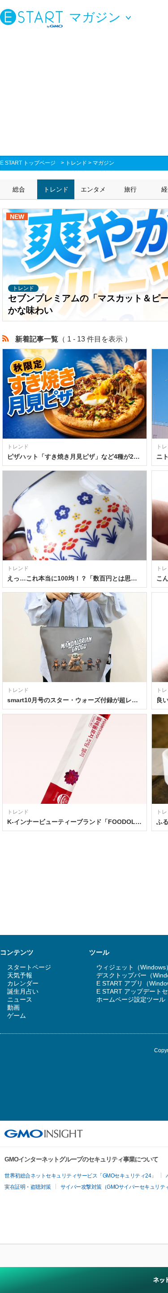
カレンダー (23, 983)
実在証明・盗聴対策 (27, 1187)
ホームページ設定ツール (130, 999)
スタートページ (29, 967)
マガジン (103, 163)
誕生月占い (23, 991)
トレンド (76, 163)
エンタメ (93, 189)
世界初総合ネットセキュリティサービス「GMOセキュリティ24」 (80, 1176)
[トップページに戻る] (33, 17)
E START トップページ (28, 163)
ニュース (19, 999)
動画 (13, 1007)
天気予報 (19, 975)
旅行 (130, 189)
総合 (19, 189)
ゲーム (16, 1015)
